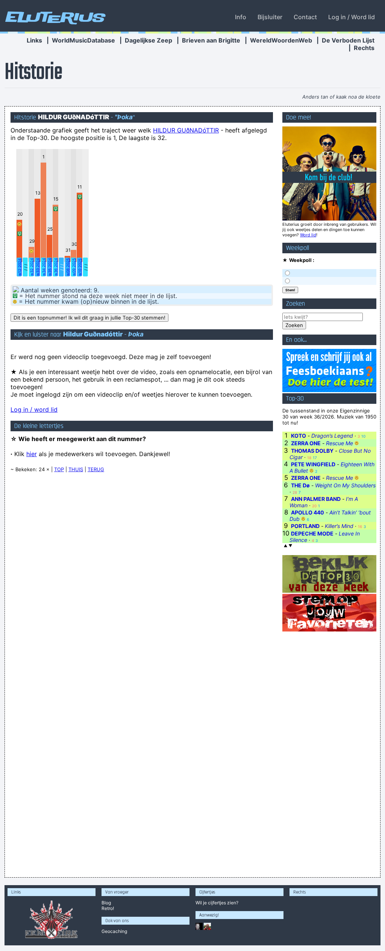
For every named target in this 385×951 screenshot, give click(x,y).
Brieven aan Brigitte (211, 40)
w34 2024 (43, 267)
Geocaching (114, 931)
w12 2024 (19, 267)
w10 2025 (79, 267)
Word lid (308, 234)
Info (240, 17)
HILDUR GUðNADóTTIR (186, 130)
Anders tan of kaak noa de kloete (341, 97)
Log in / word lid (34, 409)
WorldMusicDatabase (83, 40)
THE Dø (300, 485)
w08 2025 (67, 267)
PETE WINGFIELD (313, 464)
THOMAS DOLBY (312, 450)
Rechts (364, 48)
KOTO (298, 435)
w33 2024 (37, 267)
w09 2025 (73, 267)
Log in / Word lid (351, 17)
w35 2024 (49, 267)
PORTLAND (305, 526)
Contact (305, 17)
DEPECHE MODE (312, 533)
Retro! (108, 908)
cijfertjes (217, 902)
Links (34, 40)
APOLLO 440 (307, 512)
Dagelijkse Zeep (148, 40)
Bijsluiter (270, 17)
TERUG (96, 469)
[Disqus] (142, 574)
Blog (106, 902)
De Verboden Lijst (348, 40)
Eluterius (54, 17)
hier (31, 454)
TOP (59, 469)
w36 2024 (55, 267)
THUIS (75, 469)
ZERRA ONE (306, 443)
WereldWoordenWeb (281, 40)
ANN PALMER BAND (316, 499)
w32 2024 (31, 267)
